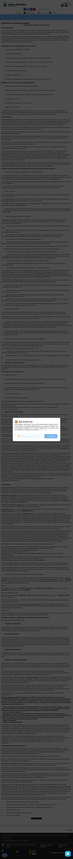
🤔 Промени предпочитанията (28, 436)
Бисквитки (43, 430)
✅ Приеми (51, 436)
